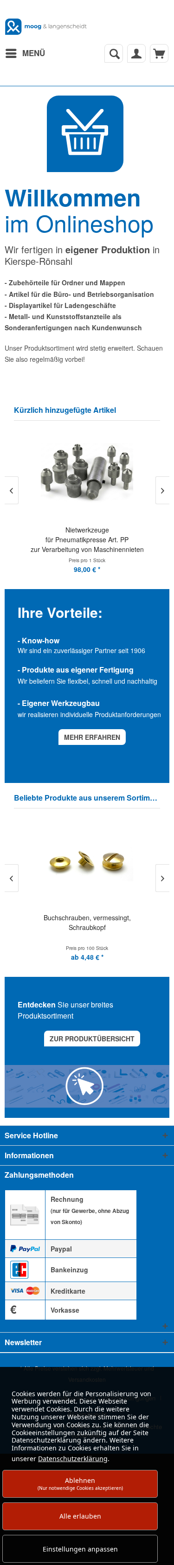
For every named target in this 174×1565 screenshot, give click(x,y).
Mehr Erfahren (92, 737)
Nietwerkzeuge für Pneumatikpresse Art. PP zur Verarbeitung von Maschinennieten (87, 539)
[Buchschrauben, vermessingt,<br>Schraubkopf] (87, 861)
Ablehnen (80, 1483)
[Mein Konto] (136, 53)
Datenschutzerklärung (73, 1458)
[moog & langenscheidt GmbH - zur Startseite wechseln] (46, 27)
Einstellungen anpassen (80, 1549)
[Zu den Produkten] (85, 134)
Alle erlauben (80, 1516)
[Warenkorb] (159, 53)
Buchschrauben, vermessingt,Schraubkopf (87, 922)
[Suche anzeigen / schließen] (113, 53)
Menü (33, 52)
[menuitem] (25, 53)
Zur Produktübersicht (92, 1038)
